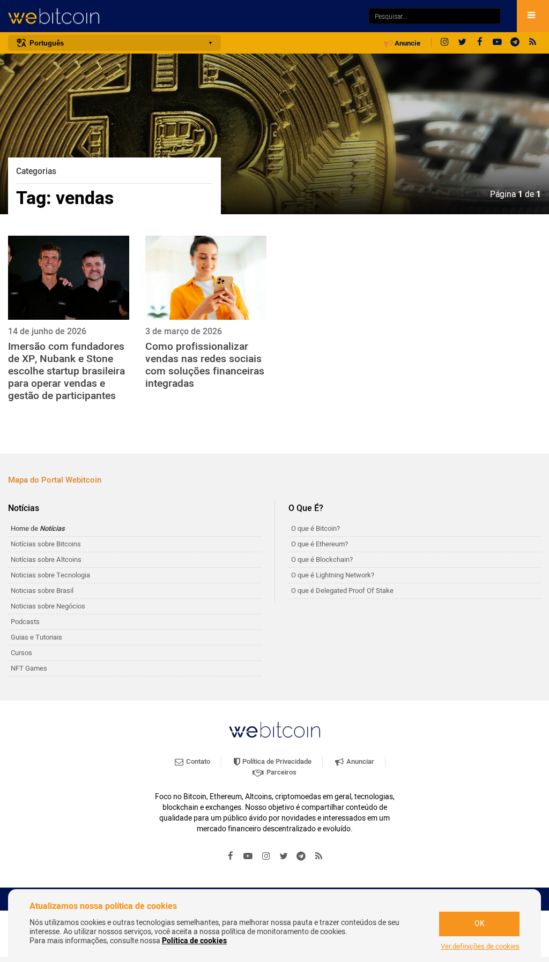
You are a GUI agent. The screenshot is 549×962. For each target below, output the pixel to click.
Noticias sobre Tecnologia (50, 575)
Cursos (21, 653)
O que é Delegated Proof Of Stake (342, 590)
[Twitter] (462, 43)
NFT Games (29, 668)
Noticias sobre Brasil (42, 590)
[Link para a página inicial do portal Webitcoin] (274, 730)
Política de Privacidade (276, 761)
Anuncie (406, 43)
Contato (197, 761)
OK (479, 923)
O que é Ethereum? (319, 544)
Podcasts (25, 622)
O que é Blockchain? (322, 559)
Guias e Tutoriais (36, 637)
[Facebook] (480, 43)
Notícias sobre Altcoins (46, 559)
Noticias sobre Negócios (48, 606)
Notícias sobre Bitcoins (46, 544)
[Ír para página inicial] (183, 16)
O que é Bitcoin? (315, 528)
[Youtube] (497, 43)
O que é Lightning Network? (332, 575)
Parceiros (280, 772)
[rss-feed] (533, 43)
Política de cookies (194, 940)
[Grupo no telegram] (515, 43)
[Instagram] (444, 43)
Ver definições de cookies (480, 946)
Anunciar (359, 761)
